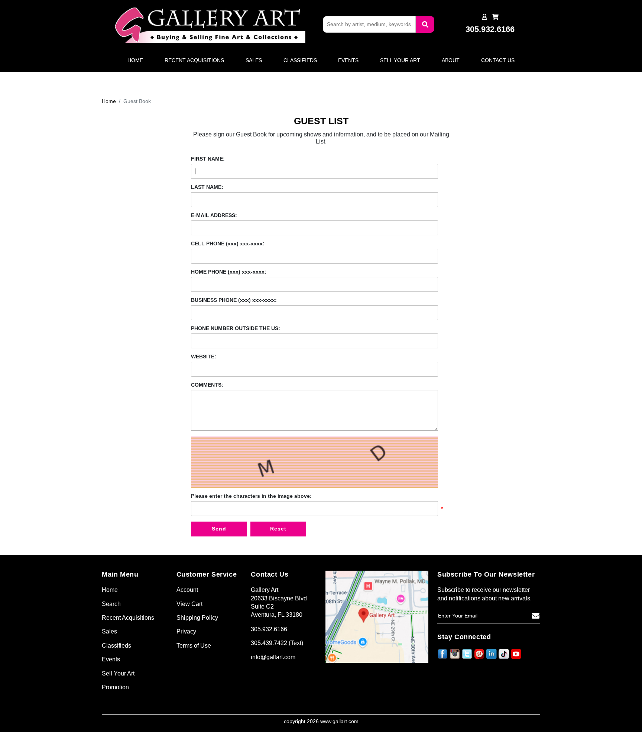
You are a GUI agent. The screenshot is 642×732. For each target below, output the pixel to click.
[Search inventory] (425, 24)
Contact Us (498, 60)
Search (111, 604)
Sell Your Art (400, 60)
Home (135, 60)
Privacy (186, 631)
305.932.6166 (269, 629)
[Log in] (484, 17)
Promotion (115, 687)
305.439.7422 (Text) (277, 643)
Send (219, 529)
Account (187, 590)
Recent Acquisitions (194, 60)
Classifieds (300, 60)
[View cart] (495, 17)
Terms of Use (193, 645)
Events (348, 60)
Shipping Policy (197, 618)
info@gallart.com (273, 657)
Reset (278, 529)
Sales (254, 60)
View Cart (189, 604)
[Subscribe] (535, 616)
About (451, 60)
